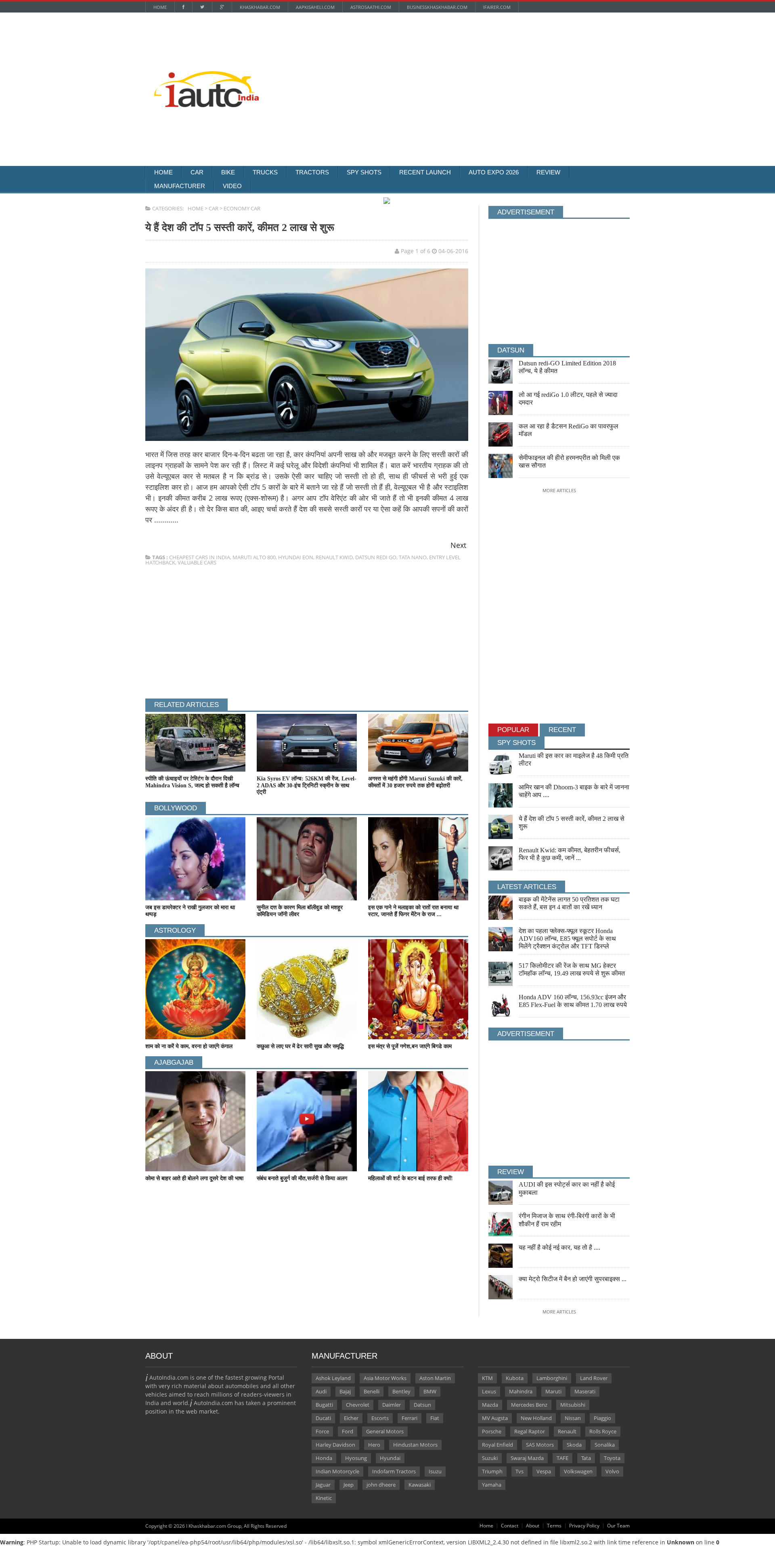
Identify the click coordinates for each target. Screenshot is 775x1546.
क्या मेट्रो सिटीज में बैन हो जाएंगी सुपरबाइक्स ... (572, 1278)
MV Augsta (495, 1418)
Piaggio (602, 1418)
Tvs (519, 1471)
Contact (509, 1525)
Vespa (543, 1471)
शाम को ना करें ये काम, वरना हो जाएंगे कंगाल (188, 1046)
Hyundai (390, 1458)
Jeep (349, 1484)
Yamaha (491, 1484)
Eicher (351, 1418)
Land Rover (593, 1378)
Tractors (312, 172)
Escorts (380, 1418)
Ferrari (409, 1418)
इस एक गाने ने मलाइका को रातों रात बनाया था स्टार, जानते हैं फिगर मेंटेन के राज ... (413, 910)
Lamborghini (551, 1378)
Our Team (618, 1525)
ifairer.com (497, 7)
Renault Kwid (334, 557)
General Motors (385, 1431)
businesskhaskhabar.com (437, 7)
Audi (321, 1391)
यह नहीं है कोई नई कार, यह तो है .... (559, 1247)
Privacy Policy (584, 1525)
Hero (374, 1444)
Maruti (553, 1391)
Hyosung (356, 1458)
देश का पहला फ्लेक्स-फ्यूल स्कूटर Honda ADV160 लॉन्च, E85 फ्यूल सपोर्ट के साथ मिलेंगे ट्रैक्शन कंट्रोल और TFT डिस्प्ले (567, 938)
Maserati (584, 1391)
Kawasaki (419, 1484)
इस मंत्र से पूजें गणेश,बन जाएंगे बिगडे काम (410, 1046)
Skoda (574, 1444)
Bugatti (324, 1404)
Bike (228, 172)
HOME (195, 208)
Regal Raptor (529, 1431)
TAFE (562, 1458)
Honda (324, 1458)
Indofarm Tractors (394, 1471)
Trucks (265, 172)
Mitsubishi (572, 1404)
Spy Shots (364, 172)
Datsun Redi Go (375, 557)
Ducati (323, 1418)
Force (322, 1431)
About (532, 1525)
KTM (487, 1378)
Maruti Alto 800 (254, 557)
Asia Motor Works (385, 1378)
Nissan (573, 1418)
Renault (567, 1431)
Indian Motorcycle (337, 1471)
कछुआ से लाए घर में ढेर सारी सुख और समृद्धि (300, 1046)
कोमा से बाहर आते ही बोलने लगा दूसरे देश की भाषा (194, 1178)
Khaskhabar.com (260, 7)
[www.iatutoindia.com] (206, 74)
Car (197, 172)
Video (232, 185)
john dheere (381, 1484)
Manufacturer (179, 185)
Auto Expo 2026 (494, 172)
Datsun (422, 1404)
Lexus (489, 1391)
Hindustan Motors (415, 1444)
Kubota (515, 1378)
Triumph (492, 1471)
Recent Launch (425, 172)
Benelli (371, 1391)
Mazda (490, 1404)
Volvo (612, 1471)
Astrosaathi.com (370, 7)
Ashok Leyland (333, 1378)
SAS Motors (540, 1444)
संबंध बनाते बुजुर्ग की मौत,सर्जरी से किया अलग (302, 1178)
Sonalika (605, 1444)
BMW (429, 1391)
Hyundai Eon (295, 557)
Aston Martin (435, 1378)
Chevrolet (357, 1404)
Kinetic (324, 1498)
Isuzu (435, 1471)
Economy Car (242, 208)
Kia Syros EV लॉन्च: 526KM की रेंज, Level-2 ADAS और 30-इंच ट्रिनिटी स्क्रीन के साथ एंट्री (306, 785)
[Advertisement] (474, 71)
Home (160, 7)
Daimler (391, 1404)
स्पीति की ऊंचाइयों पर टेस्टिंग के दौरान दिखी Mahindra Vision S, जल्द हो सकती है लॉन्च (192, 782)
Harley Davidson (335, 1444)
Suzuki (490, 1458)
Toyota (612, 1458)
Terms (554, 1525)
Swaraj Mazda (527, 1458)
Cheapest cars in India (199, 557)
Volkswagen (578, 1471)
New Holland (536, 1418)
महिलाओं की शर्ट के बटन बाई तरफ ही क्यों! (410, 1178)
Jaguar (323, 1484)
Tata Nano (413, 557)
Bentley (401, 1391)
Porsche (491, 1431)
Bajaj (345, 1391)
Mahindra (520, 1391)
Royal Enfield (497, 1444)
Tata (586, 1458)
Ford (347, 1431)
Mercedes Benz (529, 1404)
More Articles (559, 490)
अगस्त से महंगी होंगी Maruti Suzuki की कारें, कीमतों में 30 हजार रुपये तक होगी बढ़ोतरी (415, 782)
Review (548, 172)
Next (458, 545)
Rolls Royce (602, 1431)
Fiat (434, 1418)
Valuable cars (197, 562)
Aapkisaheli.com (315, 7)
